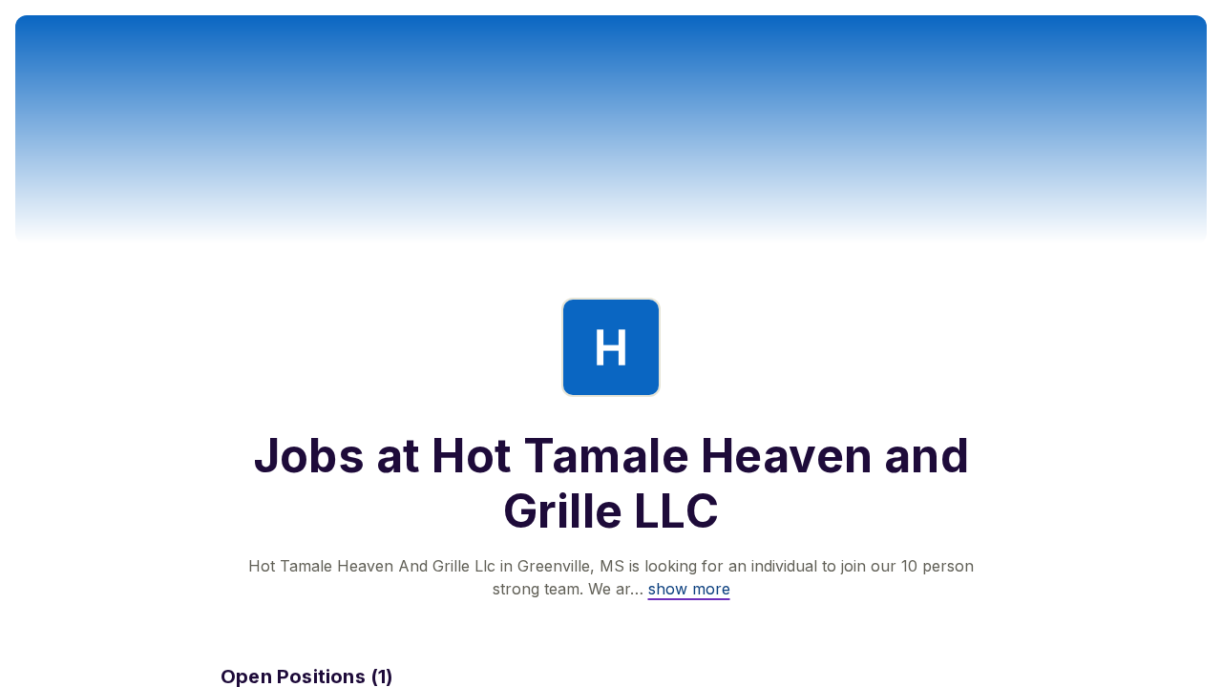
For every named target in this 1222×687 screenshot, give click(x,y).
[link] (689, 588)
